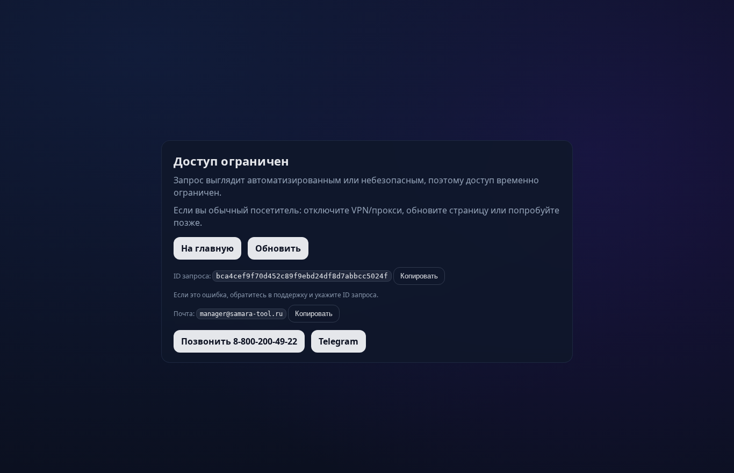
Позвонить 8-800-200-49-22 (239, 341)
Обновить (278, 248)
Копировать (419, 276)
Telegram (338, 341)
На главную (207, 248)
